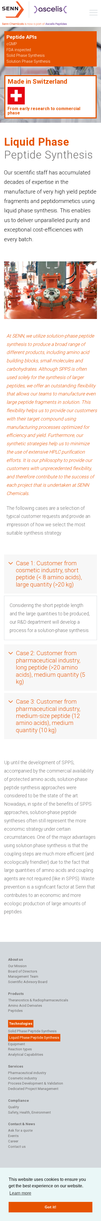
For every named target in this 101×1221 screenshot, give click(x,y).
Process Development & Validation (35, 1083)
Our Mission (17, 966)
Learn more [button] (20, 1193)
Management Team (23, 976)
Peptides (15, 1011)
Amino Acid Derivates (25, 1006)
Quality (13, 1107)
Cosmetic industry (22, 1078)
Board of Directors (22, 971)
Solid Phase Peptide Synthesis (32, 1031)
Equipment (16, 1044)
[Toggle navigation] (93, 14)
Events (13, 1136)
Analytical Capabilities (25, 1054)
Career (13, 1141)
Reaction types (20, 1049)
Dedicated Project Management (33, 1089)
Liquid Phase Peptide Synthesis (34, 1038)
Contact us (17, 1147)
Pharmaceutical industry (27, 1073)
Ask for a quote (20, 1130)
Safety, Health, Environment (29, 1112)
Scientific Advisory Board (27, 982)
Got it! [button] (50, 1207)
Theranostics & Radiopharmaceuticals (38, 1000)
